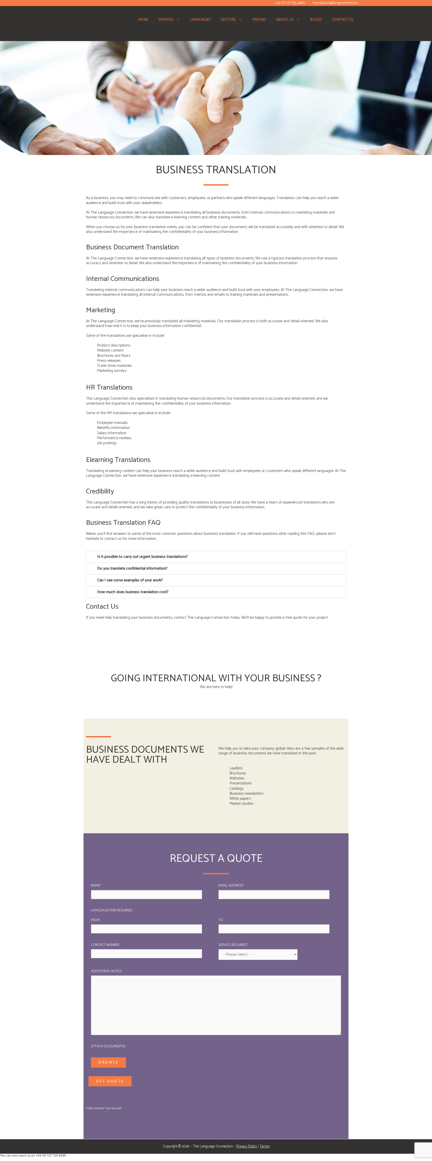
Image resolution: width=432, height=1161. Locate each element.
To (220, 920)
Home (143, 20)
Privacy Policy (246, 1146)
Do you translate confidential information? (132, 568)
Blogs (316, 20)
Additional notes (106, 971)
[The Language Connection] (86, 24)
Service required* (233, 945)
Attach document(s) (108, 1046)
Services (166, 20)
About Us (285, 20)
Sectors (228, 20)
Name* (96, 886)
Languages (200, 20)
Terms (265, 1146)
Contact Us (343, 20)
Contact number (105, 945)
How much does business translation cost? (132, 592)
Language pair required (111, 910)
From (95, 920)
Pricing (259, 20)
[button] (179, 19)
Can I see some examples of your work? (130, 580)
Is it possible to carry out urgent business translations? (142, 556)
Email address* (231, 886)
